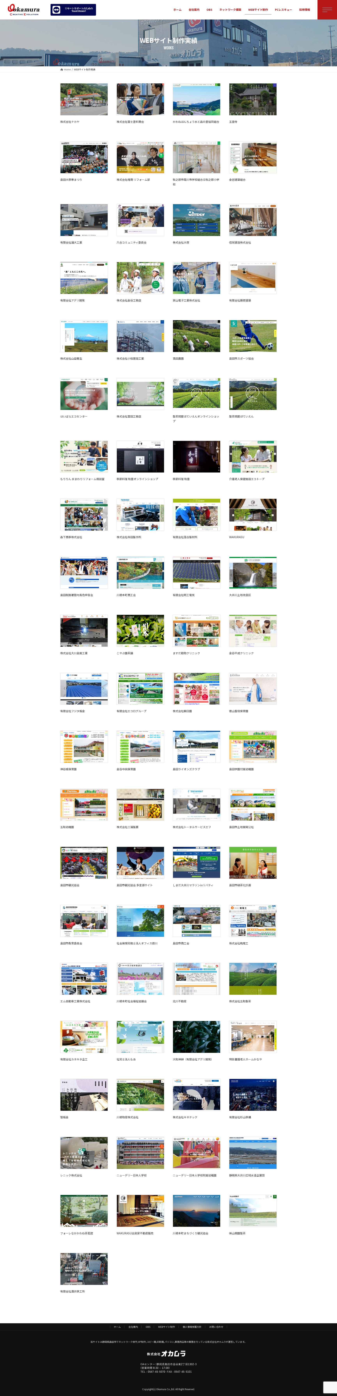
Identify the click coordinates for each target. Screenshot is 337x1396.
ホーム (117, 1326)
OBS (148, 1326)
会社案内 (133, 1326)
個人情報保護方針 (192, 1326)
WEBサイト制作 (166, 1326)
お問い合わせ (216, 1326)
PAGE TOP (326, 1350)
